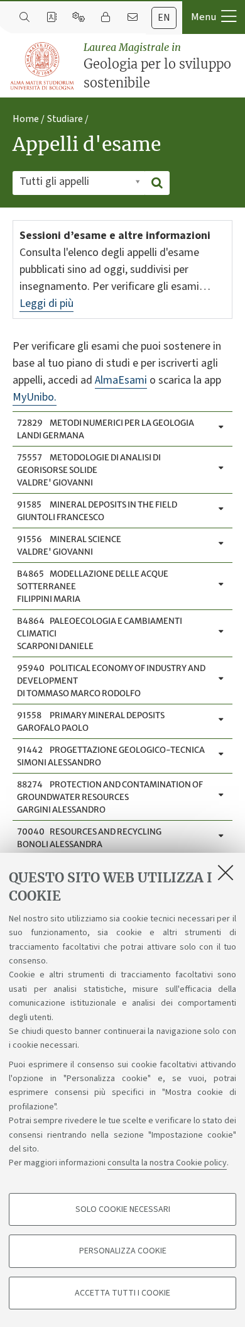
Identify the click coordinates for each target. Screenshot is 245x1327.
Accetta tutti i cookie (122, 1293)
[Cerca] (24, 17)
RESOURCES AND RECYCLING (89, 838)
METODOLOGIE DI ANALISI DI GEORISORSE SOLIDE (89, 470)
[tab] (164, 18)
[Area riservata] (105, 17)
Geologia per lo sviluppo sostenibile (157, 66)
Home (26, 119)
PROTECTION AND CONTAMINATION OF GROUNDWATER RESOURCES (110, 797)
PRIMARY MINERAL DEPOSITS (91, 721)
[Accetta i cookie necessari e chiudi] (225, 872)
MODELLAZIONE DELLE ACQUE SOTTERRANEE (92, 586)
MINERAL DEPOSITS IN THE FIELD (97, 511)
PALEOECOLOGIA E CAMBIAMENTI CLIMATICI (99, 634)
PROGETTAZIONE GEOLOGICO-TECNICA (111, 756)
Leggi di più (46, 303)
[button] (213, 17)
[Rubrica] (51, 17)
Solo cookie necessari (122, 1209)
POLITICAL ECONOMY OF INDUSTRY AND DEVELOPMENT (111, 681)
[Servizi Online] (78, 17)
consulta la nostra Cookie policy (167, 1163)
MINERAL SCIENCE (69, 545)
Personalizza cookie (122, 1251)
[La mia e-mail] (132, 17)
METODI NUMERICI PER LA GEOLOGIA (105, 429)
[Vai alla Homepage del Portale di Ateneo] (43, 66)
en (164, 18)
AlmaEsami (121, 380)
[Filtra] (157, 183)
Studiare (65, 119)
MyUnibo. (35, 397)
